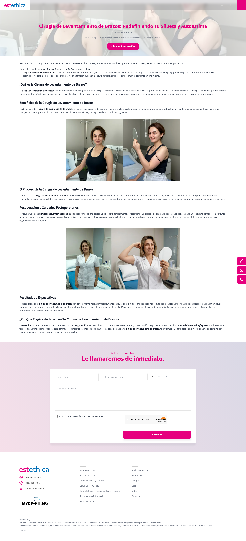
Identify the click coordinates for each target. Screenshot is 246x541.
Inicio (86, 37)
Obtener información (123, 46)
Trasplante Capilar (88, 475)
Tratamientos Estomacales (92, 496)
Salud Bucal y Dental (89, 486)
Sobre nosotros (87, 470)
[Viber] (241, 279)
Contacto (136, 496)
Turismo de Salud (140, 470)
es (230, 5)
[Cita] (241, 261)
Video (134, 491)
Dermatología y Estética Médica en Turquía (100, 491)
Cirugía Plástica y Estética (92, 480)
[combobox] (152, 376)
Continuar (157, 434)
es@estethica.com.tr (34, 488)
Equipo (135, 480)
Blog (94, 37)
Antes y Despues (87, 501)
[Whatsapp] (241, 270)
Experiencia (137, 475)
